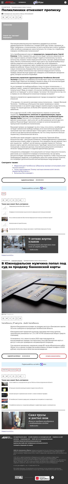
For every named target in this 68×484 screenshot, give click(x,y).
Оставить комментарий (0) (53, 356)
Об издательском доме (20, 437)
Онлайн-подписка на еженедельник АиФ (39, 437)
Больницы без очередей (23, 173)
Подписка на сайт (58, 437)
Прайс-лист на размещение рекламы (42, 439)
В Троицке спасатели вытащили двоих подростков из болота (26, 388)
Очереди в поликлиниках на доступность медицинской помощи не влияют (30, 212)
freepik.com (10, 314)
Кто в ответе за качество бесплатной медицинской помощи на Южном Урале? (30, 217)
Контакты (16, 439)
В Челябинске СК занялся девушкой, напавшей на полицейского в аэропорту (30, 399)
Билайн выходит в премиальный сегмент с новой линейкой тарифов (28, 393)
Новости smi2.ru (7, 255)
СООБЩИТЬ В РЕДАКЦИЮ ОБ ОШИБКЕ (23, 445)
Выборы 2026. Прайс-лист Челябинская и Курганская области (31, 443)
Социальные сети (25, 439)
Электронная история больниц (17, 223)
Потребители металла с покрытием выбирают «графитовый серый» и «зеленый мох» (32, 405)
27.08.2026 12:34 (6, 260)
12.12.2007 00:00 (6, 7)
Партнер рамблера (29, 477)
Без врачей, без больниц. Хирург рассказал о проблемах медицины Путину (30, 229)
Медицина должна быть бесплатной (19, 206)
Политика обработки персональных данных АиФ (27, 441)
